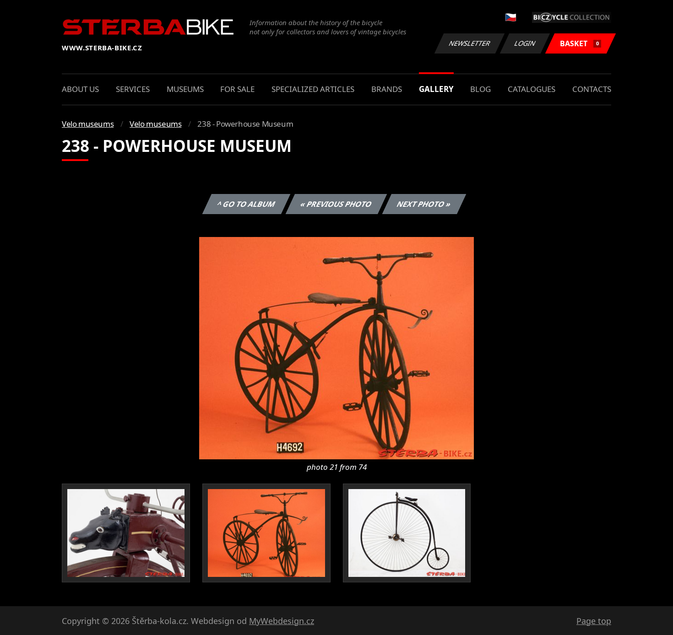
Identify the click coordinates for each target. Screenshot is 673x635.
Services (133, 89)
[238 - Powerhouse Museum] (336, 347)
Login (525, 43)
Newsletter (469, 43)
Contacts (591, 89)
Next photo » (424, 204)
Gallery (436, 89)
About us (80, 89)
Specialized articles (312, 89)
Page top (593, 620)
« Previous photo (336, 204)
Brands (386, 89)
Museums (185, 89)
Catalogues (531, 89)
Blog (480, 89)
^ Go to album (246, 204)
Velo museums (88, 123)
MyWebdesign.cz (281, 620)
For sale (237, 89)
